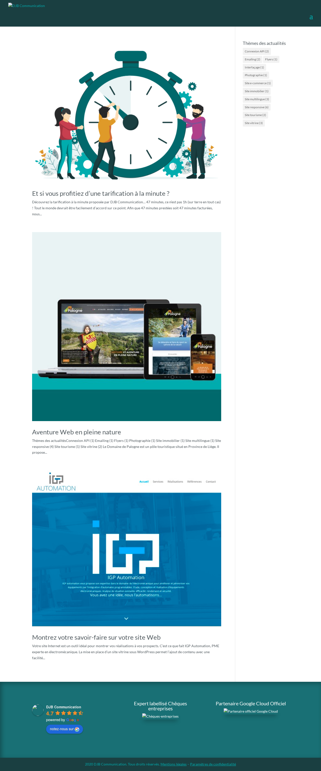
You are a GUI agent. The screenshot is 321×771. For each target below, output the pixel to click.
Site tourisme (255, 115)
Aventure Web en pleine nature (76, 432)
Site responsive (257, 107)
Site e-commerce (258, 83)
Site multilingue (257, 99)
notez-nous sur (62, 728)
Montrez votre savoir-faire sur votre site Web (96, 637)
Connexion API (257, 51)
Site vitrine (254, 123)
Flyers (271, 59)
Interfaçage (254, 67)
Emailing (252, 59)
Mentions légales (173, 764)
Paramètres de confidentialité (213, 764)
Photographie (256, 75)
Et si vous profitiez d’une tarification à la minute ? (100, 193)
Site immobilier (257, 91)
